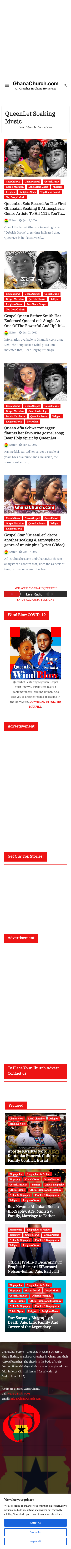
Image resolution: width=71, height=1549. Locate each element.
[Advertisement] (35, 41)
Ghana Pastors (51, 1179)
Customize (35, 1532)
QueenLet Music (37, 299)
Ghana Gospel (32, 181)
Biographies (15, 1174)
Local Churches (36, 1118)
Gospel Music (51, 181)
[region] (35, 1521)
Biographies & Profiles (38, 1174)
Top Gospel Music (15, 197)
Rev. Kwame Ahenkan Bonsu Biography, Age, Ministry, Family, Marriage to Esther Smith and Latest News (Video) (35, 1213)
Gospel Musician (15, 186)
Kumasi (36, 1184)
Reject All (35, 1541)
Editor (13, 220)
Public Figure (16, 1311)
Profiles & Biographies (47, 1195)
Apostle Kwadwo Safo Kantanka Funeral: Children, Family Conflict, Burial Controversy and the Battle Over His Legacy (33, 1160)
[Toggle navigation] (7, 85)
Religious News (28, 192)
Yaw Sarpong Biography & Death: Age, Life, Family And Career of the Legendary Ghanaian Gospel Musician (33, 1324)
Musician (57, 186)
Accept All (35, 1522)
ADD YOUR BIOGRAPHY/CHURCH (35, 588)
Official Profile (17, 1189)
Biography (14, 1179)
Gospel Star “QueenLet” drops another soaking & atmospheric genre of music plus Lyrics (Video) (34, 539)
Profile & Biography (19, 1195)
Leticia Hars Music (38, 186)
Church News (13, 181)
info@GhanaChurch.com (25, 1398)
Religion (10, 192)
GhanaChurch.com (35, 83)
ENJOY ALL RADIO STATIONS (35, 599)
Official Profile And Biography (45, 1189)
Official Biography (54, 1184)
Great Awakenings (37, 411)
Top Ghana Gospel (50, 192)
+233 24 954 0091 (19, 1394)
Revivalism (32, 421)
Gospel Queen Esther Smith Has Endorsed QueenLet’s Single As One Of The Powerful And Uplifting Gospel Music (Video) (35, 323)
